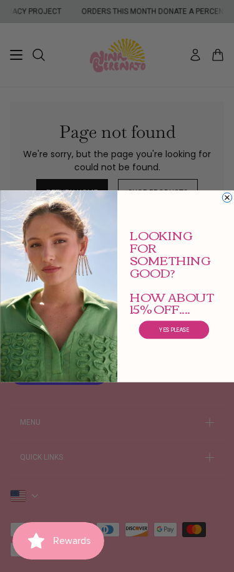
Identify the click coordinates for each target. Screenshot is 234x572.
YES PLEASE (173, 329)
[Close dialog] (227, 197)
